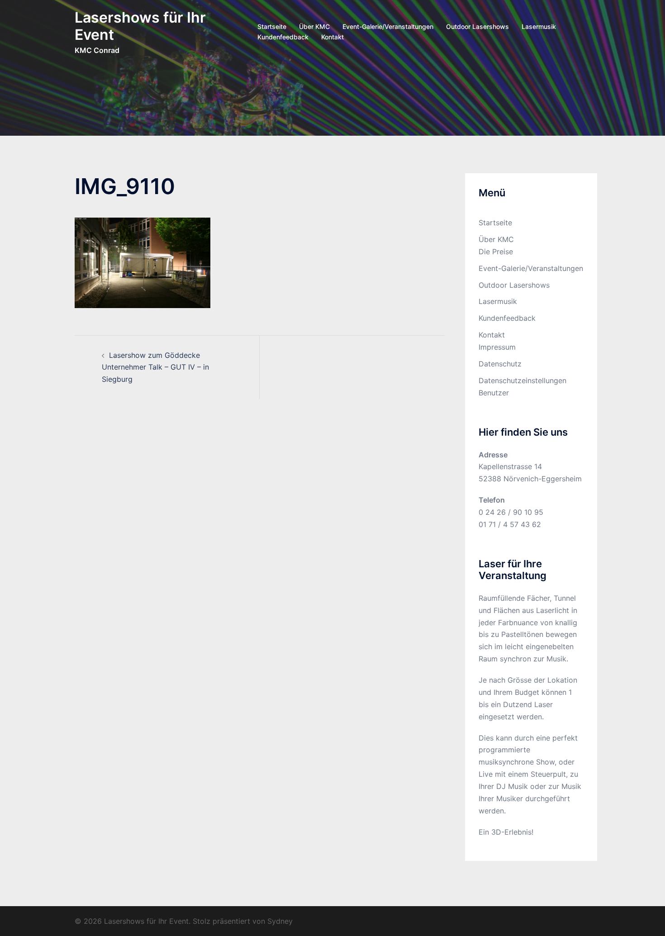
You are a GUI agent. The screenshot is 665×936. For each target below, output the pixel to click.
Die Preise (496, 251)
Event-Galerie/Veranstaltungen (387, 26)
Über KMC (314, 26)
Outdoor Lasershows (477, 26)
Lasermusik (539, 26)
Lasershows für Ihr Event (140, 26)
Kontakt (332, 37)
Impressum (497, 347)
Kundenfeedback (283, 37)
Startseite (271, 26)
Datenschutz (500, 363)
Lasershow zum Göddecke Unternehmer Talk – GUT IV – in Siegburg (155, 367)
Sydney (280, 921)
